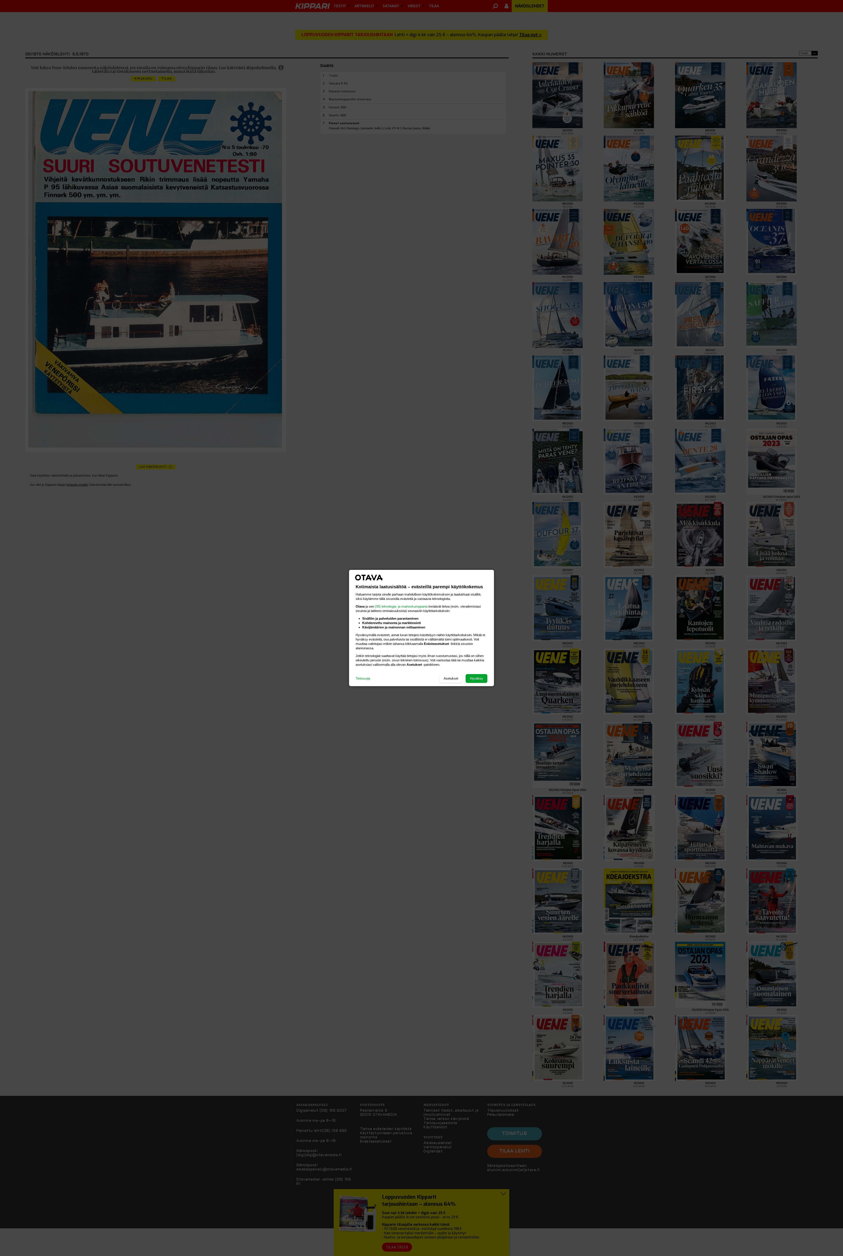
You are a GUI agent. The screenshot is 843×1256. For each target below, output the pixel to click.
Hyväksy (476, 678)
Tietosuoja (363, 678)
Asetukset (451, 678)
